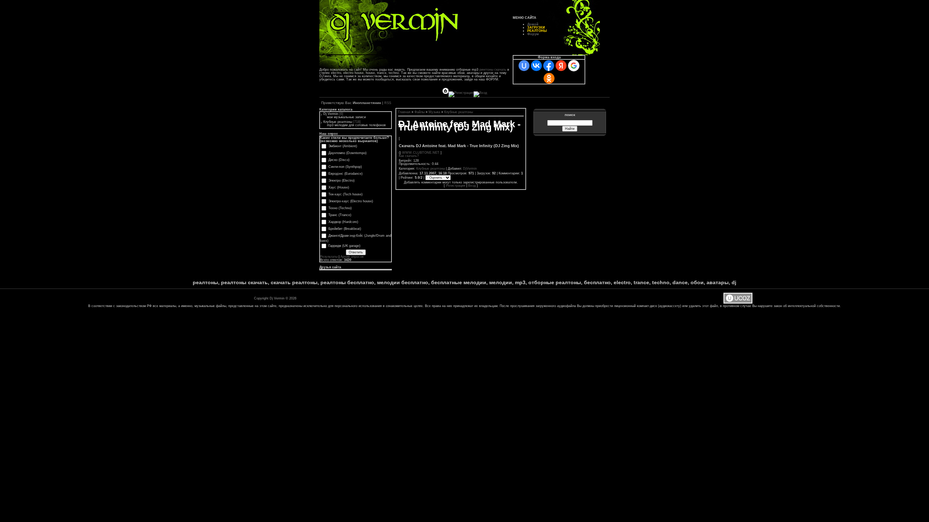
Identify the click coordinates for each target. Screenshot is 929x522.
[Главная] (445, 93)
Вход (472, 185)
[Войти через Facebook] (548, 65)
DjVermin (470, 168)
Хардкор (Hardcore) (343, 222)
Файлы (419, 112)
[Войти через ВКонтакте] (536, 65)
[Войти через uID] (524, 65)
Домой (533, 24)
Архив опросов (352, 256)
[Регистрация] (461, 93)
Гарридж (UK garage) (344, 246)
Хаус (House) (338, 187)
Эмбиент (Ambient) (342, 146)
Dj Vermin (330, 114)
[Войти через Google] (574, 65)
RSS (387, 103)
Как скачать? (409, 156)
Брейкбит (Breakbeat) (344, 229)
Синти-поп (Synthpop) (345, 167)
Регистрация (455, 185)
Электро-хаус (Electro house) (350, 201)
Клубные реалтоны (337, 122)
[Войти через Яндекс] (561, 65)
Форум (533, 34)
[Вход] (480, 93)
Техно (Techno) (340, 208)
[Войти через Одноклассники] (549, 78)
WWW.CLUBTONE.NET (420, 152)
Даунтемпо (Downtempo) (347, 153)
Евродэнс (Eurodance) (345, 173)
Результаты (328, 256)
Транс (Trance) (339, 215)
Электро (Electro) (341, 180)
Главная (404, 112)
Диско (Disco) (338, 160)
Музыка (434, 112)
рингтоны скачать (492, 69)
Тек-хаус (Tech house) (345, 194)
